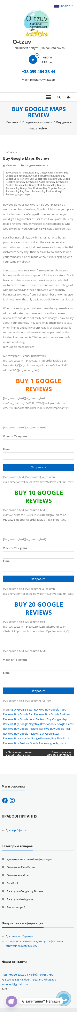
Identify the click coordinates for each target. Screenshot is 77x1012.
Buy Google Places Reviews (39, 181)
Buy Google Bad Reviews (29, 714)
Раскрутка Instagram (20, 899)
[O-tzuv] (37, 22)
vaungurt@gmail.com (15, 984)
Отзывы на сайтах (18, 875)
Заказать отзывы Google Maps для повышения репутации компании (19, 753)
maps (27, 194)
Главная (12, 122)
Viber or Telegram (15, 436)
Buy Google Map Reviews (43, 178)
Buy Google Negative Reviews (32, 724)
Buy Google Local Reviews (30, 719)
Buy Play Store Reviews (27, 191)
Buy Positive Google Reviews (31, 743)
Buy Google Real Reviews (37, 184)
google (19, 194)
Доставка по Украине (19, 936)
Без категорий (16, 907)
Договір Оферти (16, 830)
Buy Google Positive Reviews (31, 729)
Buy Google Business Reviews (44, 175)
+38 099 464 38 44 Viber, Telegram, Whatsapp (29, 979)
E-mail (7, 449)
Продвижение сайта (37, 122)
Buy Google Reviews (26, 733)
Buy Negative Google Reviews (32, 738)
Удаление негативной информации (29, 859)
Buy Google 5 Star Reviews (20, 172)
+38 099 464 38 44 (38, 71)
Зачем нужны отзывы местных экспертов (59, 753)
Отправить (38, 467)
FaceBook (13, 883)
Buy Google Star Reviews (28, 188)
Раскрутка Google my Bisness (25, 891)
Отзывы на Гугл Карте (21, 867)
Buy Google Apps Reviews (49, 172)
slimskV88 (11, 165)
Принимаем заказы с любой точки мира (27, 974)
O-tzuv (22, 41)
